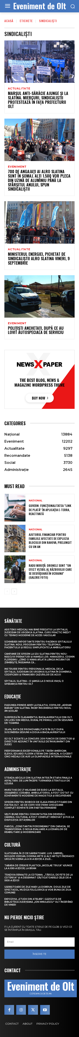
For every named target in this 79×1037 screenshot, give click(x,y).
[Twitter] (33, 1010)
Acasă (8, 20)
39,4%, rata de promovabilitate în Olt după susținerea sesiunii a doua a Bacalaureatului (34, 731)
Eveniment (17, 166)
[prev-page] (7, 591)
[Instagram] (21, 1010)
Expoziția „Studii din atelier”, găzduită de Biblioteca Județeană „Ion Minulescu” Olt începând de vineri (38, 902)
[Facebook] (9, 1010)
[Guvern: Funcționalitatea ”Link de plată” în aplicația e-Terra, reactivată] (14, 507)
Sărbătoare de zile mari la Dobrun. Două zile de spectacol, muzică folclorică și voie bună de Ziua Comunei (37, 889)
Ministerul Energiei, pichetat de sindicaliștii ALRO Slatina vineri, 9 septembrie (39, 258)
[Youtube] (45, 1010)
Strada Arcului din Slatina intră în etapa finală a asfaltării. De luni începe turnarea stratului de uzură (38, 780)
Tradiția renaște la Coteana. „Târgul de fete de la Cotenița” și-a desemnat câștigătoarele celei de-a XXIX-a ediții (38, 877)
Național (35, 500)
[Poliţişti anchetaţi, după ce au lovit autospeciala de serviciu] (39, 296)
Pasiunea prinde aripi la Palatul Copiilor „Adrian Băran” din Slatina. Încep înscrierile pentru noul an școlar (38, 708)
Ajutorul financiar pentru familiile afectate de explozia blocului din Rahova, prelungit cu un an (50, 540)
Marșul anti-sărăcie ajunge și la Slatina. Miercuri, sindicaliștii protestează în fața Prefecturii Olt (38, 99)
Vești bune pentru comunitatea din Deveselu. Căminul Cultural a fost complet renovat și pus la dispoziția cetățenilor (39, 817)
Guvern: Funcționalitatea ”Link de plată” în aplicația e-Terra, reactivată (50, 509)
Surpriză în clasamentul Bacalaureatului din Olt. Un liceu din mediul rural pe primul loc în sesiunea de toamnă (38, 720)
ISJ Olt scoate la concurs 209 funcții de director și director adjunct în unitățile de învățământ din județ (39, 741)
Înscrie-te (39, 953)
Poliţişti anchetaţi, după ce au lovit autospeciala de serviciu (36, 330)
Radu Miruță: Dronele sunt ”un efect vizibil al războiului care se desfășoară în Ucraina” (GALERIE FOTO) (50, 571)
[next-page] (14, 591)
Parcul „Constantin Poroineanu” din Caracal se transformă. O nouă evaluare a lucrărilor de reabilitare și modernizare (37, 829)
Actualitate (19, 88)
